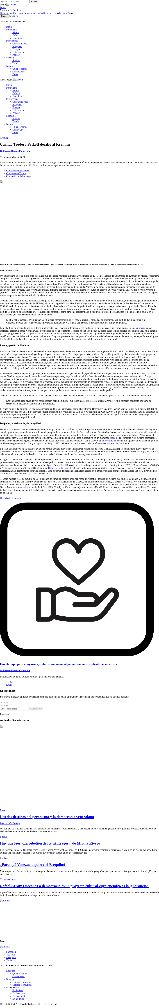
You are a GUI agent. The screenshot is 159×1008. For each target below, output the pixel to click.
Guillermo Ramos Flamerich (15, 151)
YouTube (10, 954)
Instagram (11, 957)
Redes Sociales (13, 987)
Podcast (16, 54)
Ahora (15, 32)
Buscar (34, 1)
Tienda (15, 63)
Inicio (9, 26)
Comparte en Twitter (33, 13)
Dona (15, 74)
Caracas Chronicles (21, 982)
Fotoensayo (18, 52)
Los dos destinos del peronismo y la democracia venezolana (47, 817)
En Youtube (18, 998)
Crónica (16, 35)
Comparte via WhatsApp (55, 13)
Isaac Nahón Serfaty (10, 823)
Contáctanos (18, 71)
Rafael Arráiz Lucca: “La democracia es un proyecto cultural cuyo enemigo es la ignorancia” (74, 886)
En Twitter (17, 990)
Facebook (11, 952)
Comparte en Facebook (11, 13)
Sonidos (16, 60)
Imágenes (17, 46)
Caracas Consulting (22, 984)
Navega (10, 979)
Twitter (9, 682)
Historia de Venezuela (10, 498)
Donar (3, 7)
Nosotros (10, 66)
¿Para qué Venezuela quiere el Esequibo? (33, 865)
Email (9, 684)
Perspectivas (12, 40)
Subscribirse (36, 709)
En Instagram (18, 993)
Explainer (17, 38)
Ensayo (16, 49)
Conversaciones (20, 43)
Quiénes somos (19, 68)
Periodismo (11, 29)
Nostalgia (11, 57)
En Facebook (18, 996)
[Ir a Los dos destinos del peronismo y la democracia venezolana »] (40, 805)
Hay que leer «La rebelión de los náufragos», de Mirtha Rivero (50, 843)
